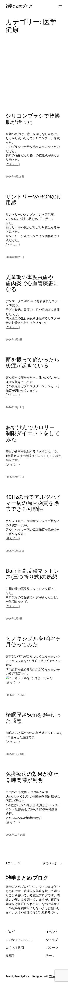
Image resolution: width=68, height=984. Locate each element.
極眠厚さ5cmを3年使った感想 (33, 718)
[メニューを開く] (60, 6)
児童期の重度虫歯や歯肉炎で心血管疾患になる (32, 283)
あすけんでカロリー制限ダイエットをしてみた (33, 433)
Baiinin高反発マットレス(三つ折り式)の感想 (32, 574)
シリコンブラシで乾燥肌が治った (33, 119)
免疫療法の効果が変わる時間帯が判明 (32, 777)
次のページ (52, 863)
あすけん (45, 451)
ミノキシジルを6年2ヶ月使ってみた (33, 641)
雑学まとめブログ (19, 6)
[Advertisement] (34, 71)
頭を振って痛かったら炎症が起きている (33, 363)
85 (18, 863)
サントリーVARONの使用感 (34, 200)
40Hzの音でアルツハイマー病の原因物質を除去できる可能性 (34, 503)
